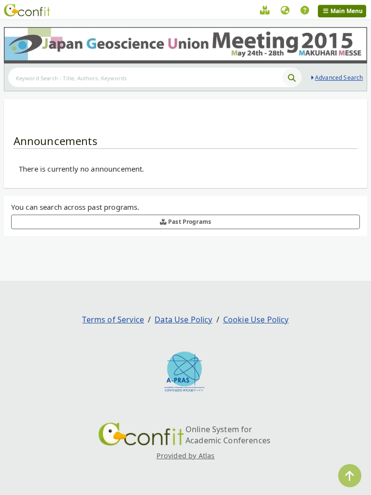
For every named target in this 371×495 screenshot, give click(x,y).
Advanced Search (339, 77)
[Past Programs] (264, 11)
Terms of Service (113, 319)
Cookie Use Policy (256, 319)
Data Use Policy (183, 319)
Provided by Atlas (186, 455)
